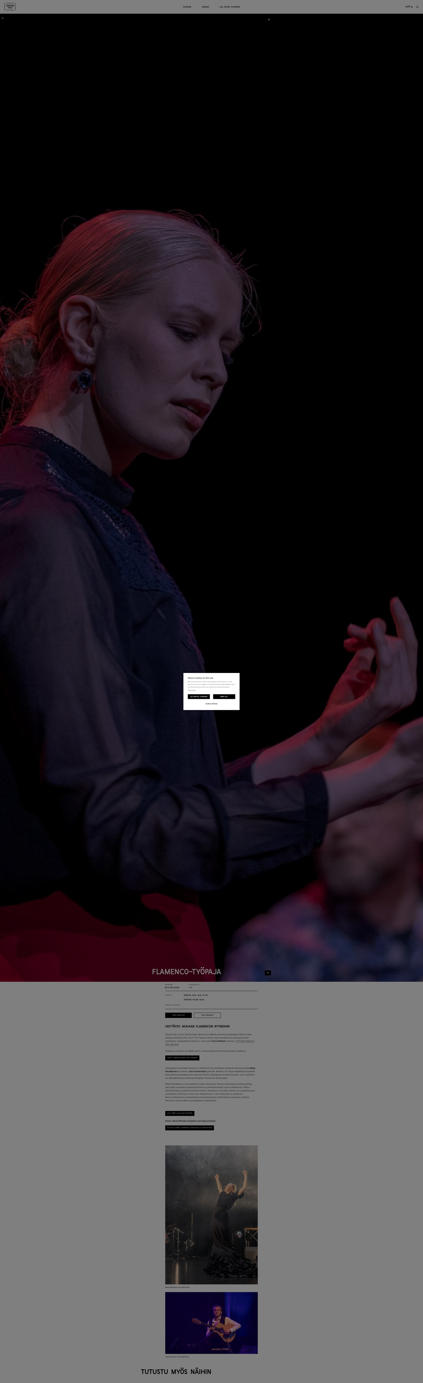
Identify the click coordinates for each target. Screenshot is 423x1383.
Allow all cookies (198, 696)
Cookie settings (211, 703)
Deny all (224, 696)
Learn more (192, 690)
